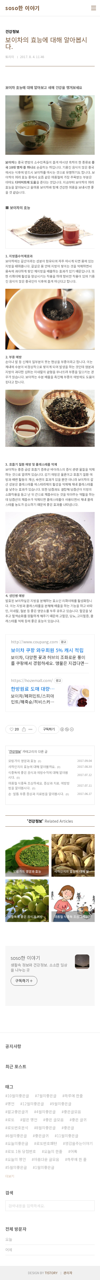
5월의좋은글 (17, 1167)
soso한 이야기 (22, 8)
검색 (89, 1206)
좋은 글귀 (79, 1119)
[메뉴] (93, 8)
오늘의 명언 (16, 1159)
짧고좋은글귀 (17, 1111)
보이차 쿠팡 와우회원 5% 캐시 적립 (47, 650)
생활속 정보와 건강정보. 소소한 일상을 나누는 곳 (39, 967)
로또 (10, 1119)
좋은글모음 (72, 1111)
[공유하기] (24, 729)
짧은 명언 (29, 1119)
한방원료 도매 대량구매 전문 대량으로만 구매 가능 (33, 688)
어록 (73, 1151)
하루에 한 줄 (77, 1159)
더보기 (9, 1176)
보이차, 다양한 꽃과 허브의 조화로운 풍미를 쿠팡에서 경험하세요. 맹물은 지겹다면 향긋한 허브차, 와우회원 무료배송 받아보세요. (49, 660)
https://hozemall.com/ (32, 680)
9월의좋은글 (61, 1103)
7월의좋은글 (47, 1095)
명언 (10, 1103)
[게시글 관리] (30, 729)
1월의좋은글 (44, 1167)
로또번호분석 (17, 1127)
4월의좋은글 (46, 1111)
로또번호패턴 (46, 1143)
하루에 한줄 (74, 1095)
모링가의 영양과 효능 (22, 760)
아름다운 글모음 (46, 1159)
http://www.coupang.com (34, 642)
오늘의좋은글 (17, 1143)
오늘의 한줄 (53, 1151)
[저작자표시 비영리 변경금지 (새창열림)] (66, 729)
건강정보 (15, 751)
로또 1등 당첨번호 (21, 1151)
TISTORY (51, 1272)
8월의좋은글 (46, 1127)
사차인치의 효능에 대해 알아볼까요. (31, 766)
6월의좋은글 (17, 1135)
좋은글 (69, 1127)
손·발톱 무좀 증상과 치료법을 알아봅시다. (36, 793)
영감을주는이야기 (79, 1143)
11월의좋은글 (67, 1135)
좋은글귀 (42, 1135)
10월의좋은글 (18, 1095)
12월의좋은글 (33, 1103)
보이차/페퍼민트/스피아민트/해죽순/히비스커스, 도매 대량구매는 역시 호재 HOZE (33, 699)
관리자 (67, 1272)
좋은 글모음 (54, 1119)
